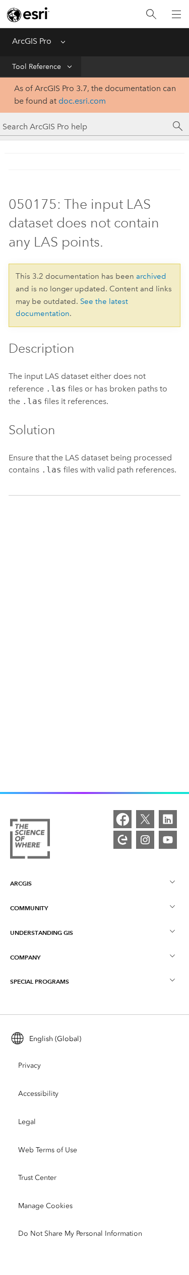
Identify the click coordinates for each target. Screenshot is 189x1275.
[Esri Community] (122, 840)
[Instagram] (145, 840)
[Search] (151, 14)
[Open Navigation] (176, 14)
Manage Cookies (45, 1206)
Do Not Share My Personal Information (80, 1233)
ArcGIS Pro (31, 41)
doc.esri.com (82, 101)
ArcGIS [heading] (21, 883)
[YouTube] (168, 840)
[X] (145, 819)
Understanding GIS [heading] (41, 932)
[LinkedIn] (168, 819)
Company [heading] (25, 957)
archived (151, 276)
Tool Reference (36, 66)
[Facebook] (122, 819)
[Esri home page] (28, 15)
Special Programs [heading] (39, 981)
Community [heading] (29, 908)
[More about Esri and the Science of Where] (30, 840)
